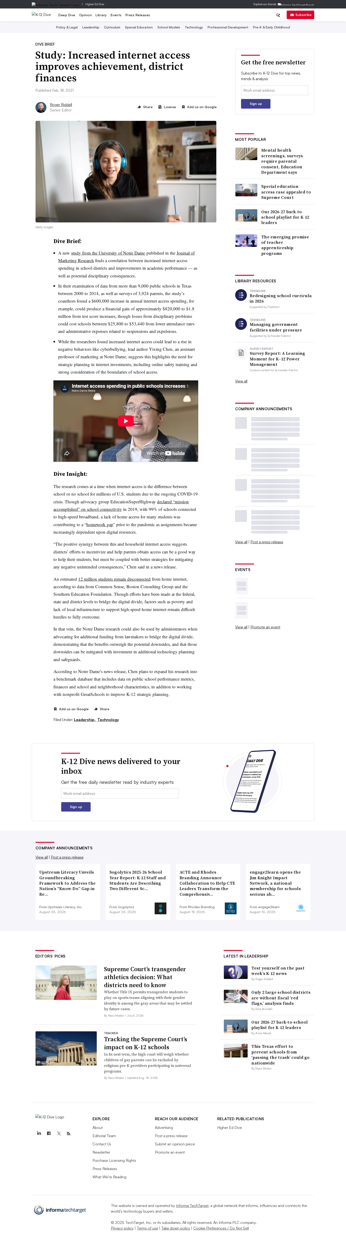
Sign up (256, 104)
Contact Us (102, 1144)
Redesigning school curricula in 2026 (281, 298)
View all (241, 381)
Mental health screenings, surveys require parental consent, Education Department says (282, 161)
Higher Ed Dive (94, 4)
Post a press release (266, 542)
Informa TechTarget (192, 1205)
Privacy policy (122, 1228)
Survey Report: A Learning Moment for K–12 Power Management (277, 359)
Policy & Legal (67, 27)
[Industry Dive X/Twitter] (59, 1134)
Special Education (139, 27)
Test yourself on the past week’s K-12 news (278, 970)
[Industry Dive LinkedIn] (39, 1134)
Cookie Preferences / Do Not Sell (221, 1228)
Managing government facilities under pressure (276, 327)
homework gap (99, 524)
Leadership (90, 27)
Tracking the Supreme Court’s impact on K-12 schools (145, 1043)
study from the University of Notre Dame (108, 253)
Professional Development (228, 27)
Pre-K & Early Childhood (271, 27)
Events (116, 15)
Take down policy (175, 1228)
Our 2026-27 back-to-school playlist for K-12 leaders (285, 217)
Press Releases (137, 15)
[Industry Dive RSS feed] (69, 1134)
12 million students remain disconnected (114, 579)
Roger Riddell (61, 104)
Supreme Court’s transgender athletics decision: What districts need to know (145, 977)
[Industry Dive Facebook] (49, 1134)
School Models (168, 27)
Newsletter (101, 1152)
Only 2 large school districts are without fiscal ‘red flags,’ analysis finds (280, 997)
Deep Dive (66, 15)
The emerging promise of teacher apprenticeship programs (285, 245)
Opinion (85, 15)
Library (101, 15)
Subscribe (303, 15)
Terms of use (147, 1228)
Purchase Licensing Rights (114, 1160)
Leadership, (85, 719)
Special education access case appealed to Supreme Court (286, 192)
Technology (194, 27)
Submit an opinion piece (175, 1144)
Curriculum (112, 27)
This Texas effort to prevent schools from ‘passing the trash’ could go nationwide (280, 1054)
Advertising (164, 1127)
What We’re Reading (109, 1177)
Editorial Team (104, 1135)
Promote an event (265, 627)
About (98, 1127)
